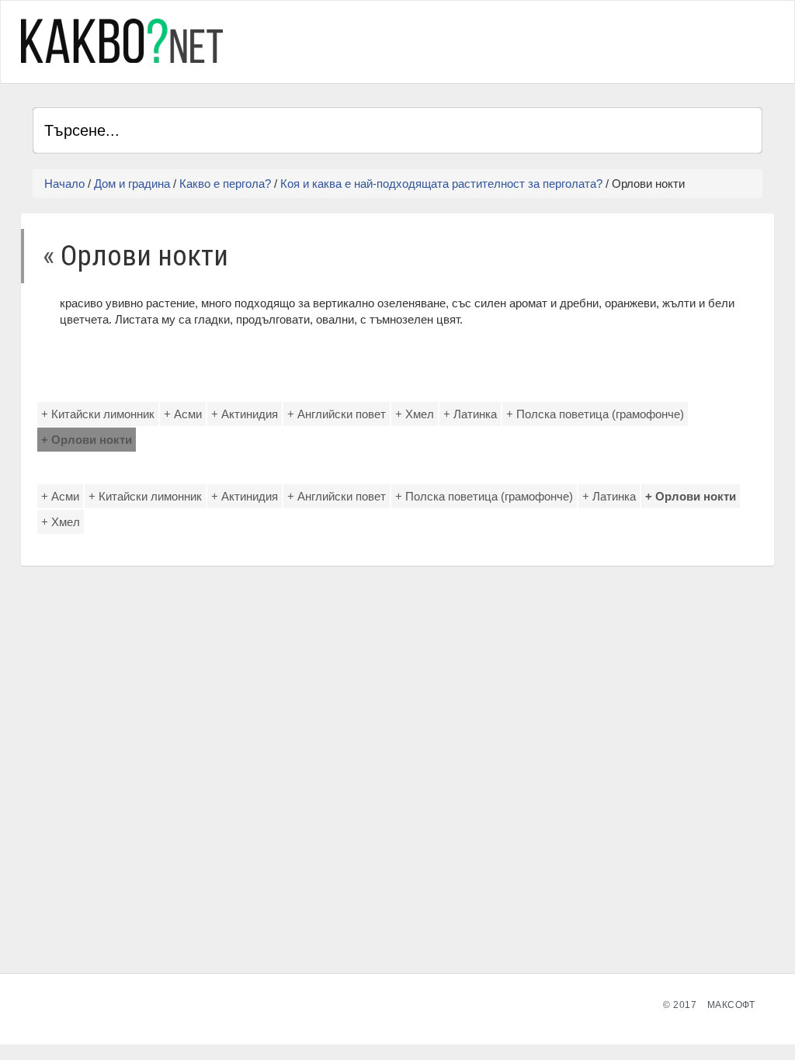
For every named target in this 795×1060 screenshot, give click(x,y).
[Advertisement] (580, 39)
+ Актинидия (244, 414)
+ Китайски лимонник (97, 414)
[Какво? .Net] (122, 41)
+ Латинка (470, 414)
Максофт (731, 1004)
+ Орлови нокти (86, 439)
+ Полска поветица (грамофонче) (595, 414)
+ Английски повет (336, 414)
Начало (64, 183)
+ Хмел (414, 414)
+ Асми (183, 414)
